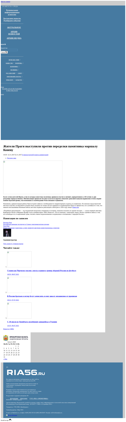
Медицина (14, 70)
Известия (75, 207)
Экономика (14, 66)
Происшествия (14, 60)
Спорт (20, 73)
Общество (9, 63)
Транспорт (9, 80)
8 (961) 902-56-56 (12, 90)
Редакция (14, 398)
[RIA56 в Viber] (11, 92)
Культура (19, 80)
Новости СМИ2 (8, 329)
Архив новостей (14, 33)
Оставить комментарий (40, 155)
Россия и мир (10, 73)
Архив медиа (14, 38)
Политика (18, 63)
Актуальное (14, 27)
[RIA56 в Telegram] (12, 92)
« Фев (5, 359)
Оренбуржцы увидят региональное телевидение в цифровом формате (29, 109)
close (2, 87)
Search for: (4, 48)
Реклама (23, 398)
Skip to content (5, 1)
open (2, 94)
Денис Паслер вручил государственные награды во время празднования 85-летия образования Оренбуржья (29, 106)
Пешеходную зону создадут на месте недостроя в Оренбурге (29, 102)
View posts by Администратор (13, 244)
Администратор (27, 155)
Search (3, 52)
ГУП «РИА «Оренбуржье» (39, 398)
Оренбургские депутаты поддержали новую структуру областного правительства (29, 100)
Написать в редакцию (12, 89)
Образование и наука (14, 76)
